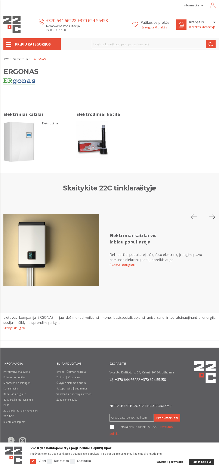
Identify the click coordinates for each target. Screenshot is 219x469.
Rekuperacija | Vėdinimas (71, 388)
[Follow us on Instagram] (22, 440)
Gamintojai (21, 59)
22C (6, 59)
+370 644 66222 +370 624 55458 (77, 20)
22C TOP (8, 416)
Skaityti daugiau (14, 328)
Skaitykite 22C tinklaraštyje (109, 188)
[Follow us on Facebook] (11, 440)
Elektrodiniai (50, 123)
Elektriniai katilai (23, 114)
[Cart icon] (181, 24)
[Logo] (13, 455)
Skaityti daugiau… (124, 265)
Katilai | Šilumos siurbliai (71, 372)
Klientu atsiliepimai (14, 422)
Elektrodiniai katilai (99, 114)
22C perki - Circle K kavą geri (20, 411)
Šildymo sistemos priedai (71, 383)
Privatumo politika (14, 377)
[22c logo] (12, 24)
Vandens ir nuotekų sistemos (73, 394)
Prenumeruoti (167, 418)
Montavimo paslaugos (16, 383)
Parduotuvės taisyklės (16, 372)
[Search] (211, 44)
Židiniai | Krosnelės (68, 377)
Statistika (84, 461)
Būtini (42, 461)
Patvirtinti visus (202, 461)
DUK (6, 405)
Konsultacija (10, 388)
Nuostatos (61, 461)
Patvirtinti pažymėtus (169, 461)
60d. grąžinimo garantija (18, 399)
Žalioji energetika (66, 399)
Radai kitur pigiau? (14, 394)
